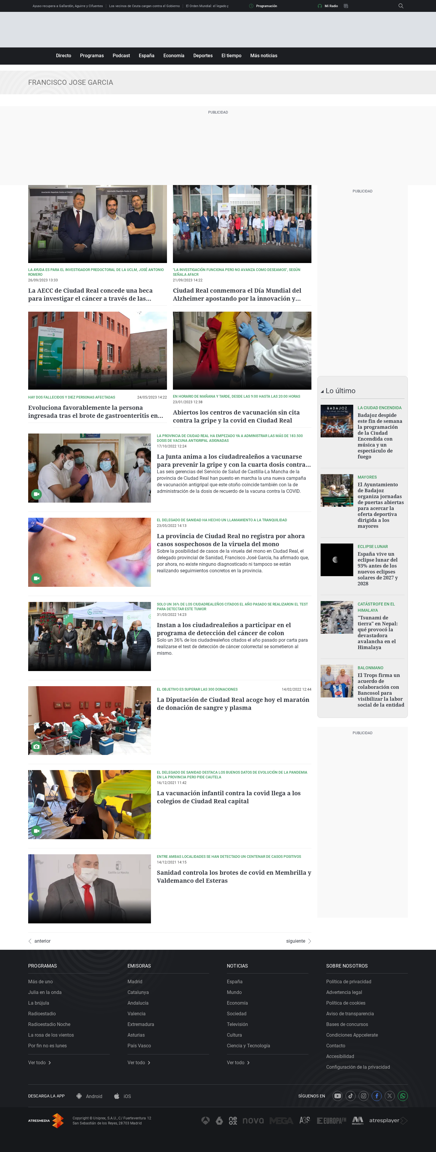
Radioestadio (42, 1013)
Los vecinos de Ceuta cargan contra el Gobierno (144, 6)
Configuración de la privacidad (358, 1067)
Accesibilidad (340, 1056)
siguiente (295, 941)
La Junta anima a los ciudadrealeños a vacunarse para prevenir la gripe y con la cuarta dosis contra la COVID (231, 464)
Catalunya (138, 992)
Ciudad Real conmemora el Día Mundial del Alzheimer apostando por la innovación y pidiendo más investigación (237, 298)
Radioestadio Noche (49, 1024)
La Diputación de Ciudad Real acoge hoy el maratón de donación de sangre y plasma (233, 704)
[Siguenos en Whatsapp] (403, 1096)
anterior (42, 941)
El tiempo (231, 55)
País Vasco (139, 1046)
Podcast (121, 55)
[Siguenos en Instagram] (364, 1096)
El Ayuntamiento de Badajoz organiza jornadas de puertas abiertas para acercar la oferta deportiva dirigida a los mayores (381, 505)
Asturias (136, 1035)
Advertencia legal (344, 992)
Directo (63, 55)
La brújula (38, 1003)
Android (93, 1096)
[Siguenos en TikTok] (351, 1096)
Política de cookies (345, 1003)
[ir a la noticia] (337, 421)
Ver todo (37, 1062)
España (147, 55)
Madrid (135, 981)
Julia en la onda (45, 992)
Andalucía (138, 1003)
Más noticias (263, 55)
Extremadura (141, 1024)
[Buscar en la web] (401, 6)
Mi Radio (331, 6)
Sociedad (236, 1013)
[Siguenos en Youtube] (337, 1096)
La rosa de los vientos (51, 1035)
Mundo (234, 992)
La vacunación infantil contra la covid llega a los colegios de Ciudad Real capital (229, 797)
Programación (266, 6)
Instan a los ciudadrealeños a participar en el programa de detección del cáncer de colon (224, 629)
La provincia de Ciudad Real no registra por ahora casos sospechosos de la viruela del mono (231, 540)
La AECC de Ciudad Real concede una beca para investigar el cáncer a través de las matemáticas (90, 298)
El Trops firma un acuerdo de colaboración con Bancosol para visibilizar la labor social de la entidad (381, 690)
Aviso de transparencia (350, 1013)
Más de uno (40, 981)
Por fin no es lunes (47, 1046)
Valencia (137, 1013)
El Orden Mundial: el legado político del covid (219, 6)
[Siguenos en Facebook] (377, 1096)
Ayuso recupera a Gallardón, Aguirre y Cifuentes (68, 6)
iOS (126, 1096)
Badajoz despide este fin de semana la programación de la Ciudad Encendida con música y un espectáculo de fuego (380, 436)
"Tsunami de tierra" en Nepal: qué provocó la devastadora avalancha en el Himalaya (378, 632)
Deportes (203, 55)
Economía (173, 55)
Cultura (234, 1035)
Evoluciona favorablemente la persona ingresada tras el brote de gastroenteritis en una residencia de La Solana (93, 416)
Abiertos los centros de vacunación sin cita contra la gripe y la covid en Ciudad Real (236, 416)
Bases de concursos (347, 1024)
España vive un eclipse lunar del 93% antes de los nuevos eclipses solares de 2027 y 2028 (378, 569)
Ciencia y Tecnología (248, 1046)
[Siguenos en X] (390, 1096)
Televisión (237, 1024)
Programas (92, 55)
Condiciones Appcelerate (352, 1035)
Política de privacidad (348, 981)
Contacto (335, 1046)
